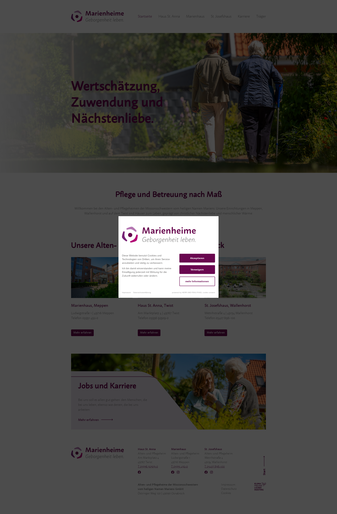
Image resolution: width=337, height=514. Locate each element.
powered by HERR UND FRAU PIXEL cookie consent (193, 292)
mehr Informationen (197, 281)
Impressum (126, 292)
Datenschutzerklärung (142, 292)
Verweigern (197, 269)
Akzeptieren (197, 258)
